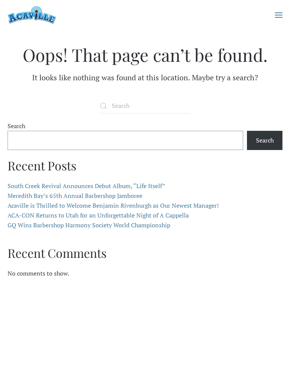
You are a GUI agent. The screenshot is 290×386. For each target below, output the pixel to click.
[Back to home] (32, 15)
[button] (278, 15)
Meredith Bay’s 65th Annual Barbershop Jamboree (75, 195)
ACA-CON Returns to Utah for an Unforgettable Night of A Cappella (98, 215)
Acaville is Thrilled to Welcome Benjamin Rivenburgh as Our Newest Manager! (113, 205)
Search (16, 126)
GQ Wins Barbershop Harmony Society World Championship (89, 225)
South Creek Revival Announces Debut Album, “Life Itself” (86, 186)
